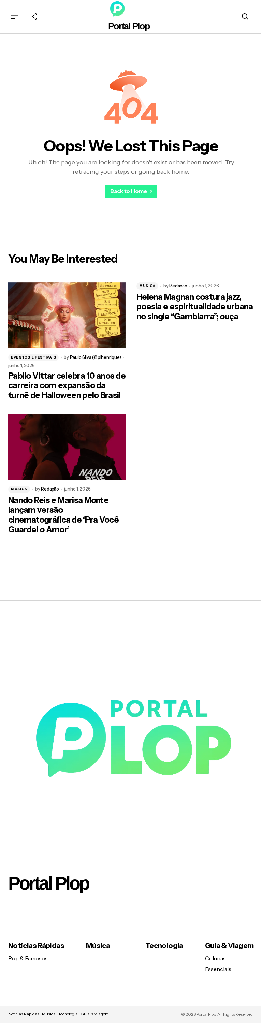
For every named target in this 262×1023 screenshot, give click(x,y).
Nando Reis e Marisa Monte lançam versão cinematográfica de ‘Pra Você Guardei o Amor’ (63, 515)
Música (147, 285)
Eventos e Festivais (33, 357)
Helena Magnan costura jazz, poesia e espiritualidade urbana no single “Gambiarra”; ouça (194, 307)
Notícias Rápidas (36, 945)
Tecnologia (164, 945)
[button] (14, 16)
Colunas (215, 958)
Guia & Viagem (229, 945)
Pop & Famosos (28, 958)
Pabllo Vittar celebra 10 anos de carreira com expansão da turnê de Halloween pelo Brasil (67, 385)
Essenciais (218, 969)
